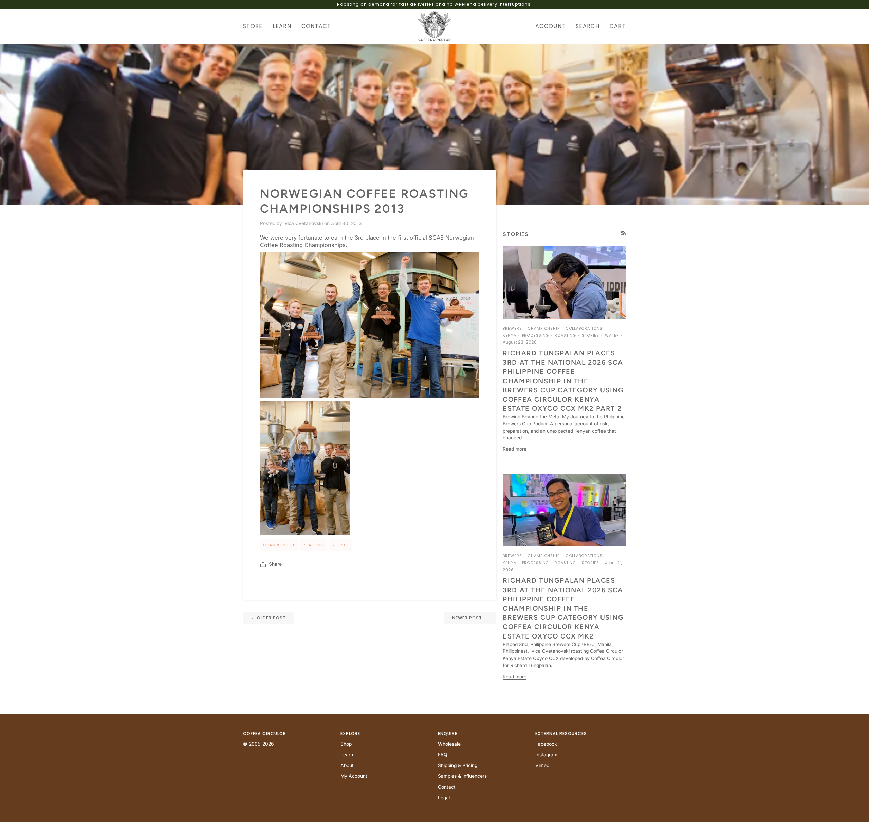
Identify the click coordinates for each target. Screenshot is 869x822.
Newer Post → (470, 618)
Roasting (313, 545)
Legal (444, 797)
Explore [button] (350, 733)
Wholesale (449, 744)
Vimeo (542, 765)
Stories (340, 545)
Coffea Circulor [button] (264, 733)
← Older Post (268, 618)
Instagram (546, 754)
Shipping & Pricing (457, 765)
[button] (255, 26)
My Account (353, 776)
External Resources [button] (561, 733)
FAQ (442, 754)
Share (275, 564)
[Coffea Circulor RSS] (623, 233)
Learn (346, 754)
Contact (447, 787)
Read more (514, 449)
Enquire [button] (447, 733)
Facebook (546, 744)
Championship (279, 545)
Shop (346, 744)
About (347, 765)
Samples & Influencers (462, 776)
